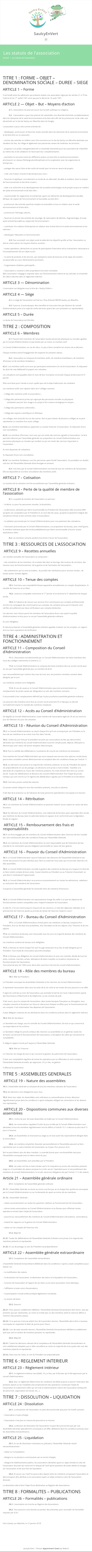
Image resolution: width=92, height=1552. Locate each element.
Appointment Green (51, 1548)
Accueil (6, 58)
